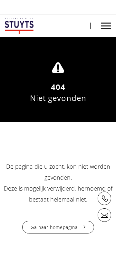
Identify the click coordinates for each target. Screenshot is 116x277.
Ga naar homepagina (54, 227)
